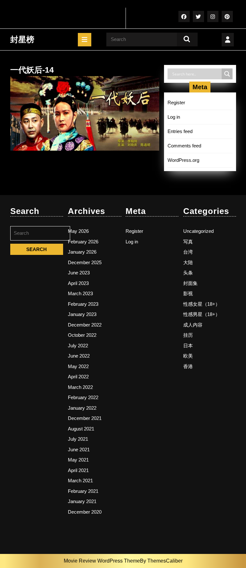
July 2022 (78, 345)
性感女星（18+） (201, 304)
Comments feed (184, 145)
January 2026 (82, 252)
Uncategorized (198, 231)
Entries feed (180, 131)
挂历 (188, 335)
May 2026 (78, 231)
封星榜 (22, 39)
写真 (188, 241)
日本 (188, 345)
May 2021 (78, 459)
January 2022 (82, 408)
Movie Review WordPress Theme (102, 561)
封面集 (190, 283)
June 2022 (79, 356)
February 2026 (83, 241)
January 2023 (82, 314)
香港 (188, 366)
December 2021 (85, 418)
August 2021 (81, 428)
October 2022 (82, 335)
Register (176, 102)
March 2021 (80, 480)
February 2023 (83, 304)
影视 (188, 293)
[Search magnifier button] (227, 73)
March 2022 (80, 387)
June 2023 (79, 272)
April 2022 (78, 376)
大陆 (188, 262)
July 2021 (78, 439)
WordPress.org (183, 160)
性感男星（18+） (201, 314)
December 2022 (85, 324)
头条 (188, 272)
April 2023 (78, 283)
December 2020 (85, 512)
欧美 (188, 356)
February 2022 (83, 397)
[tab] (84, 39)
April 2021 (78, 470)
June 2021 (79, 449)
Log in (174, 117)
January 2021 (82, 501)
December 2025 (85, 262)
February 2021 (83, 491)
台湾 (188, 252)
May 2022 (78, 366)
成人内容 (192, 324)
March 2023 (80, 293)
